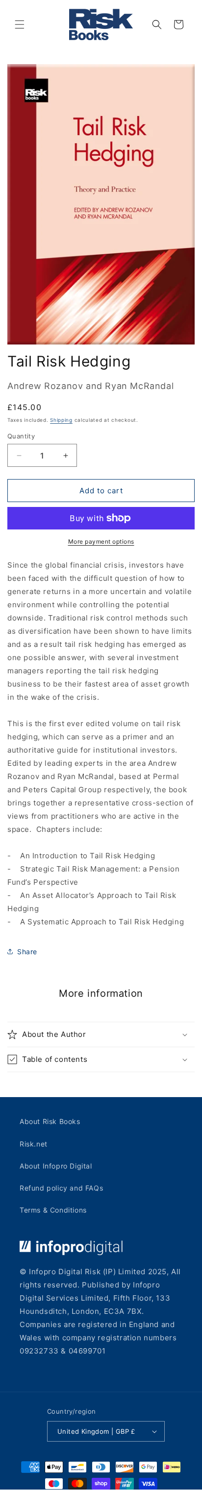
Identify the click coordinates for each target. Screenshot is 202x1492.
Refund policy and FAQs (61, 1188)
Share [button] (27, 951)
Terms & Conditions (53, 1210)
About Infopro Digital (56, 1166)
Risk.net (34, 1144)
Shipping (61, 420)
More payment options (101, 541)
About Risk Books (50, 1121)
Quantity (21, 436)
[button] (19, 24)
